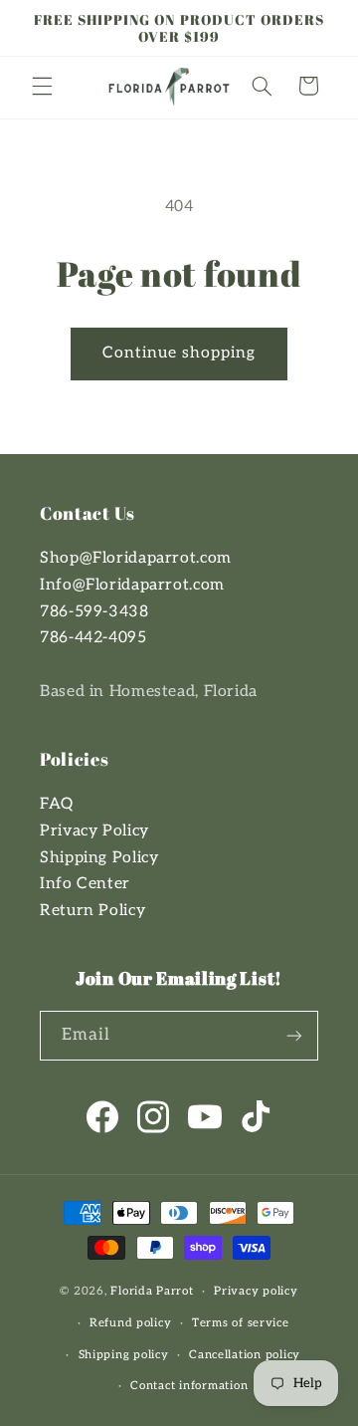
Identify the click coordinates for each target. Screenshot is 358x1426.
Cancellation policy (244, 1354)
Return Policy (92, 910)
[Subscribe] (294, 1035)
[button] (42, 86)
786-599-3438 (94, 611)
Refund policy (131, 1322)
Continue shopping (179, 353)
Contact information (189, 1385)
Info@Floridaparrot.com (132, 585)
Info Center (85, 883)
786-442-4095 (93, 637)
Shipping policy (124, 1354)
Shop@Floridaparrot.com (136, 558)
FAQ (57, 804)
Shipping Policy (99, 857)
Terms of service (240, 1322)
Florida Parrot (151, 1291)
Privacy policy (255, 1291)
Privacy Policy (94, 831)
